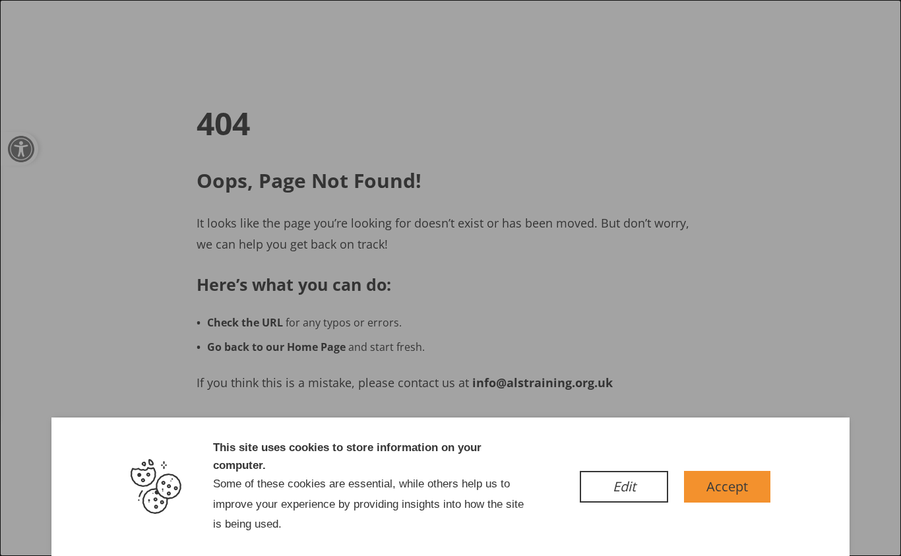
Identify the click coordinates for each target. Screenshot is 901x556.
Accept (727, 486)
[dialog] (450, 278)
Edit (624, 486)
